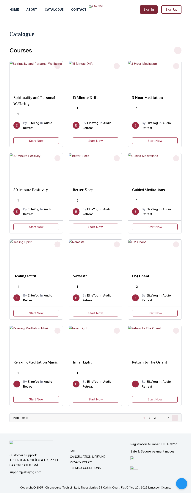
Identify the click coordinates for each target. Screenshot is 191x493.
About (31, 9)
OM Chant (140, 276)
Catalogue (54, 9)
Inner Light (82, 362)
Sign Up (171, 9)
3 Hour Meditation (147, 98)
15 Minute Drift (85, 98)
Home (14, 9)
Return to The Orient (149, 362)
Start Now (36, 141)
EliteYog (33, 123)
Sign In (148, 9)
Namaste (80, 276)
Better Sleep (83, 190)
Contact (79, 9)
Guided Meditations (148, 190)
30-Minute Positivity (30, 190)
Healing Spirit (25, 276)
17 (167, 417)
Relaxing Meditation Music (35, 362)
